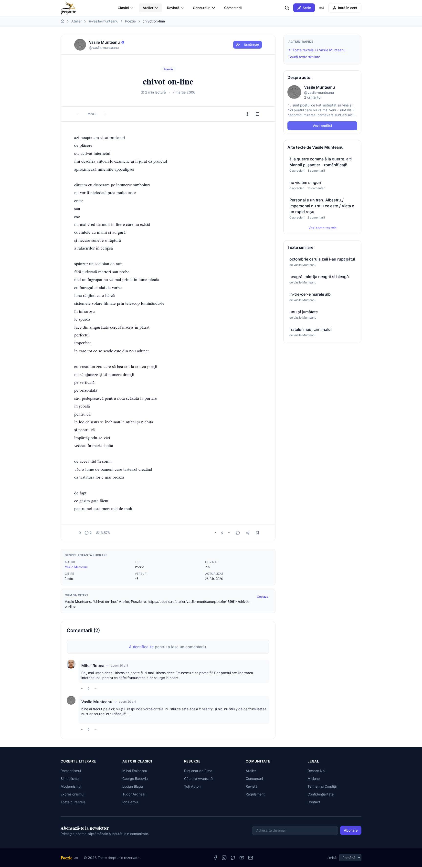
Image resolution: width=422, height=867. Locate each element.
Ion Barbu (130, 802)
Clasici (123, 8)
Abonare (351, 830)
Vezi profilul (322, 126)
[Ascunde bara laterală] (257, 114)
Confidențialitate (320, 794)
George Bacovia (135, 778)
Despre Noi (316, 771)
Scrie (307, 8)
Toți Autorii (192, 786)
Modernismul (71, 786)
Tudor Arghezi (133, 794)
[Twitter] (233, 857)
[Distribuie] (247, 532)
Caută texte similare (304, 57)
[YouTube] (241, 857)
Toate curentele (73, 802)
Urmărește (251, 44)
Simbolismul (70, 778)
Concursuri (202, 8)
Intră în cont (347, 8)
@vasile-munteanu (103, 21)
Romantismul (71, 771)
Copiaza (262, 596)
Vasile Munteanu (76, 566)
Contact (313, 802)
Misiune (313, 778)
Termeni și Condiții (322, 786)
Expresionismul (72, 794)
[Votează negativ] (229, 532)
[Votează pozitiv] (215, 532)
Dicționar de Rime (198, 771)
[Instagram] (224, 857)
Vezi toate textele (322, 228)
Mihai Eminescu (134, 771)
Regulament (255, 794)
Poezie (130, 21)
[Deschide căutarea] (287, 7)
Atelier (148, 8)
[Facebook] (215, 857)
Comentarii (233, 8)
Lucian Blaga (132, 786)
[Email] (250, 857)
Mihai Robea (92, 665)
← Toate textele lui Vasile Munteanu (316, 50)
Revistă (173, 8)
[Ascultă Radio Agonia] (322, 7)
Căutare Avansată (198, 778)
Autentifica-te (141, 646)
